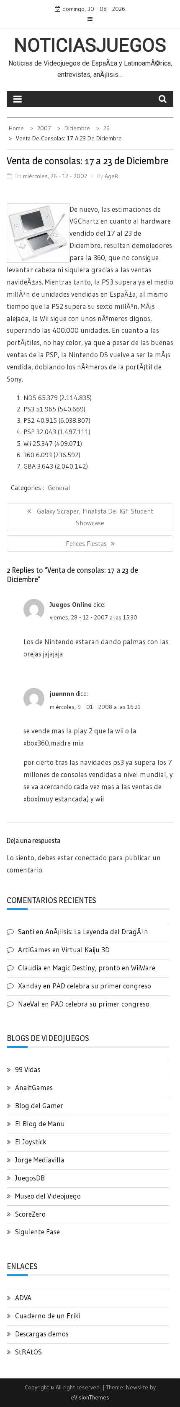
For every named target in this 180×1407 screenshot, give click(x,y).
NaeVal (29, 1003)
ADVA (23, 1297)
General (59, 487)
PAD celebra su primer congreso (101, 985)
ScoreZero (30, 1213)
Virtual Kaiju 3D (86, 949)
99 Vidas (28, 1069)
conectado (91, 857)
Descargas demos (42, 1333)
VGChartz (84, 220)
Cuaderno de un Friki (47, 1315)
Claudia (30, 967)
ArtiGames (34, 949)
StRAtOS (28, 1351)
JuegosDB (30, 1177)
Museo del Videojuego (48, 1195)
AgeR (111, 176)
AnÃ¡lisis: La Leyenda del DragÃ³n (96, 931)
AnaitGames (34, 1087)
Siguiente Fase (37, 1231)
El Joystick (30, 1141)
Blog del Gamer (39, 1105)
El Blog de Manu (40, 1123)
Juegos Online (71, 604)
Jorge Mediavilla (39, 1159)
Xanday (29, 985)
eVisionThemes (90, 1397)
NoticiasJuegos (90, 45)
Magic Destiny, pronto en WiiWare (104, 967)
